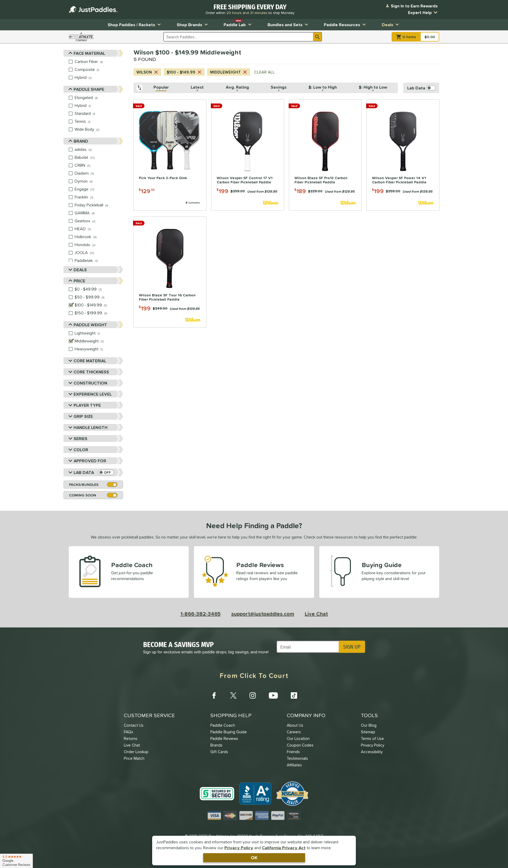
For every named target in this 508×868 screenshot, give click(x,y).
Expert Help (420, 12)
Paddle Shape (89, 89)
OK (254, 857)
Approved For (90, 461)
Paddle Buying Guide (228, 732)
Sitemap (368, 732)
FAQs (128, 732)
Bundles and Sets (284, 24)
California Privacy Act (284, 847)
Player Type (87, 405)
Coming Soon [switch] (82, 495)
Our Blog (369, 725)
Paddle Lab (235, 23)
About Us (295, 725)
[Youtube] (273, 695)
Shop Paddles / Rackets (131, 24)
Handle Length (90, 427)
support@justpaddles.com (262, 614)
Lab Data (84, 472)
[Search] (317, 37)
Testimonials (297, 758)
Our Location (298, 738)
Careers (294, 732)
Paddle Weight (90, 325)
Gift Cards (219, 752)
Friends (293, 752)
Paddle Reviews (224, 738)
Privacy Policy (238, 847)
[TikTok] (294, 695)
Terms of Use (372, 738)
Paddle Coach (222, 725)
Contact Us (133, 725)
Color (81, 449)
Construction (90, 383)
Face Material (89, 53)
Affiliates (294, 765)
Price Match (134, 758)
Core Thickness (91, 372)
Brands (216, 745)
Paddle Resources (342, 24)
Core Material (90, 361)
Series (80, 438)
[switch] (106, 472)
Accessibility (372, 752)
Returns (130, 738)
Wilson (144, 72)
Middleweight (225, 72)
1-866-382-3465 (200, 614)
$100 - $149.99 (181, 72)
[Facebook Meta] (214, 695)
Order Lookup (136, 752)
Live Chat (316, 614)
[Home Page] (93, 9)
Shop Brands (189, 24)
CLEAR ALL (264, 72)
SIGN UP (351, 647)
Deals (387, 24)
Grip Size (83, 416)
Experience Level (93, 394)
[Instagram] (253, 695)
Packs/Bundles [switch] (83, 484)
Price (79, 281)
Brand (81, 141)
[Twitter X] (233, 695)
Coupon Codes (300, 745)
